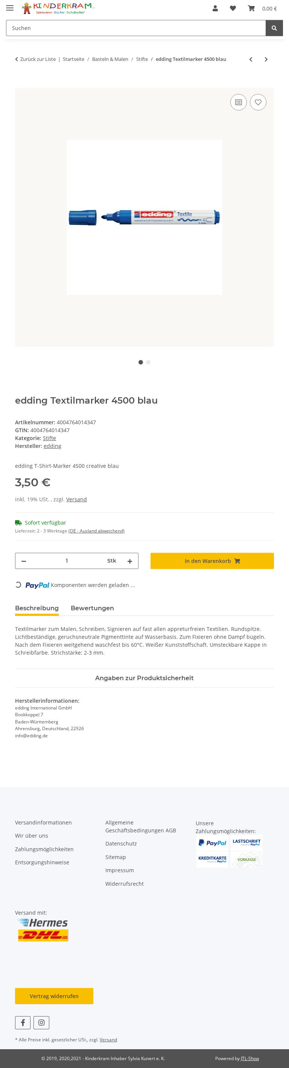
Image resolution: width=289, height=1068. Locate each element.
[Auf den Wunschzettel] (258, 102)
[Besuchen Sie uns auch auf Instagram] (41, 1022)
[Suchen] (274, 28)
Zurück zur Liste (38, 59)
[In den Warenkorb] (21, 84)
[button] (215, 8)
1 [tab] (140, 362)
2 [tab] (148, 362)
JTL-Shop (250, 1058)
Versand (76, 499)
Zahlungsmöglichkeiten (44, 849)
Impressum (119, 870)
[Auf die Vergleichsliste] (238, 102)
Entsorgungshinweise (42, 862)
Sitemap (115, 857)
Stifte (49, 438)
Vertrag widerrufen (54, 996)
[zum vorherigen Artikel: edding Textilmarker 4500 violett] (251, 59)
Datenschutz (121, 843)
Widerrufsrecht (124, 883)
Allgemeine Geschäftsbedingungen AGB (140, 826)
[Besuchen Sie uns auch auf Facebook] (22, 1022)
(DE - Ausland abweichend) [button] (96, 531)
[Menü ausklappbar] (10, 4)
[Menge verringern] (23, 561)
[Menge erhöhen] (130, 561)
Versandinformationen (43, 822)
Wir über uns (31, 835)
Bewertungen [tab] (92, 608)
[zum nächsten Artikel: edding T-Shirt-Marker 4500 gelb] (266, 59)
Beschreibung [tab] (37, 608)
